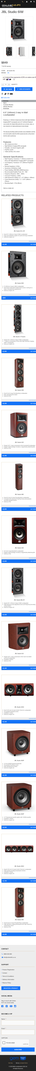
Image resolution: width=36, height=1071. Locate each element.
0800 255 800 (8, 954)
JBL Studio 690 (19, 919)
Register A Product (11, 988)
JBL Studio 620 (19, 442)
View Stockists (24, 89)
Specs (5, 103)
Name (3, 1019)
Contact (4, 973)
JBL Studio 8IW (19, 283)
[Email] (11, 93)
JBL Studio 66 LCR (19, 231)
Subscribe (6, 97)
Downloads (6, 108)
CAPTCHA (4, 1038)
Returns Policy (6, 983)
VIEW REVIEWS (32, 241)
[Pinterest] (8, 93)
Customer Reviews (8, 104)
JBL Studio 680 (19, 494)
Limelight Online (23, 1063)
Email (3, 1028)
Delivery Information (8, 979)
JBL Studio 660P (19, 814)
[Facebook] (2, 93)
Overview (5, 101)
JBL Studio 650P (19, 760)
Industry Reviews (7, 106)
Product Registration (8, 969)
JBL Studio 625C (19, 707)
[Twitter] (5, 93)
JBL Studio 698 (19, 390)
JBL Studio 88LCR (19, 600)
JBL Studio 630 (19, 548)
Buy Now (9, 89)
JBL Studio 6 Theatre (19, 336)
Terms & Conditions (8, 976)
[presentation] (15, 1043)
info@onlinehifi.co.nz (10, 957)
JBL (8, 73)
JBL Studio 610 (19, 653)
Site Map (10, 1063)
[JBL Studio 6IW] (19, 30)
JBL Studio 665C (19, 866)
